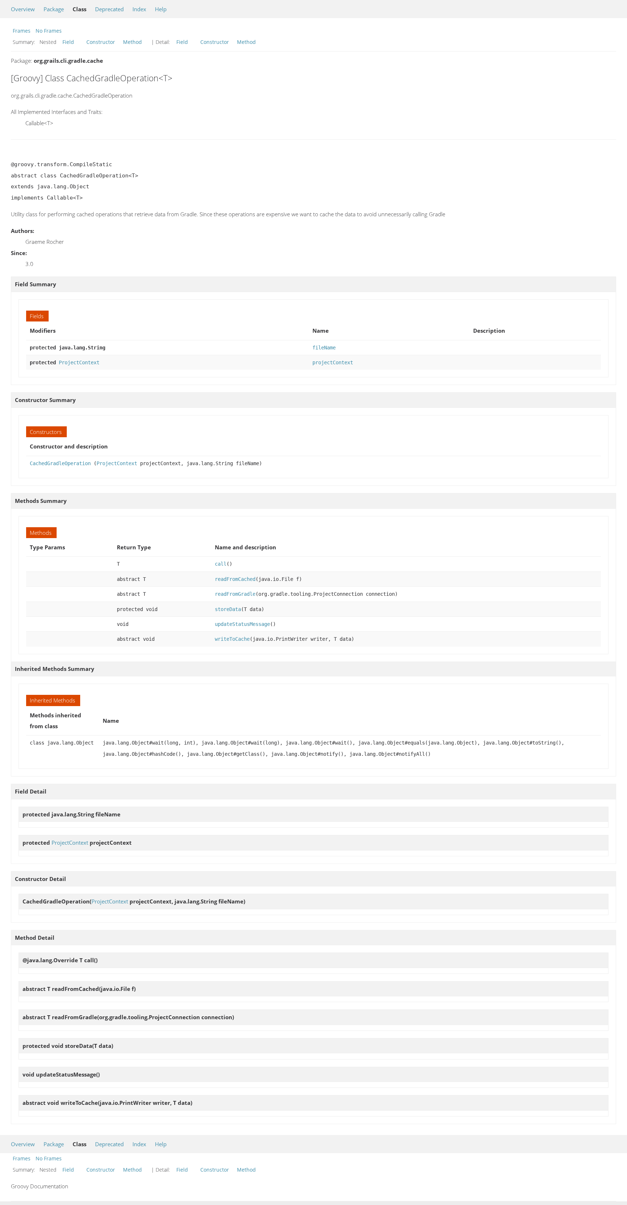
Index (139, 9)
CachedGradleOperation (60, 463)
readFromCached (235, 579)
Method (132, 41)
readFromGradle (235, 594)
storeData (228, 609)
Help (161, 9)
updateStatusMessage (242, 624)
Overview (23, 9)
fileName (324, 348)
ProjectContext (79, 362)
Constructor (100, 41)
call (220, 564)
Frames (21, 30)
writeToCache (232, 639)
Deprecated (109, 9)
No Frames (49, 30)
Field (68, 41)
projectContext (332, 362)
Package (54, 9)
